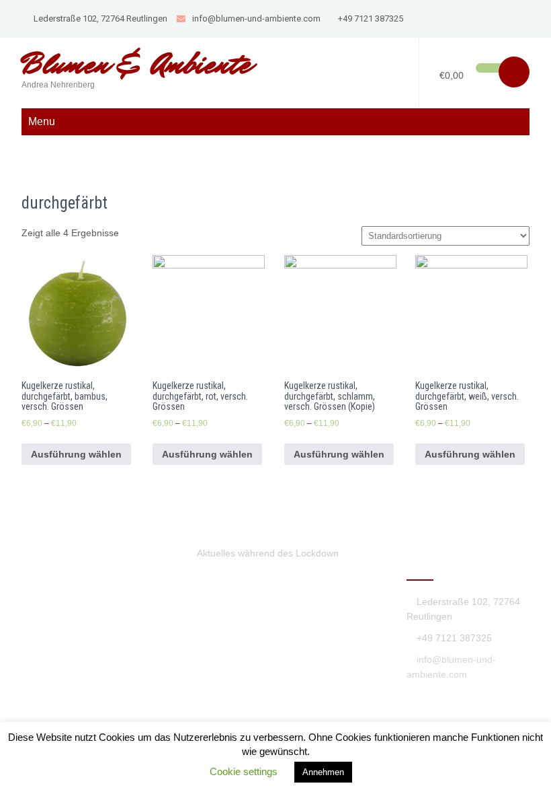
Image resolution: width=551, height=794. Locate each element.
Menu (41, 121)
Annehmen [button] (323, 772)
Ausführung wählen (76, 454)
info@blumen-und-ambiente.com (256, 18)
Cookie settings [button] (244, 771)
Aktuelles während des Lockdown (268, 553)
